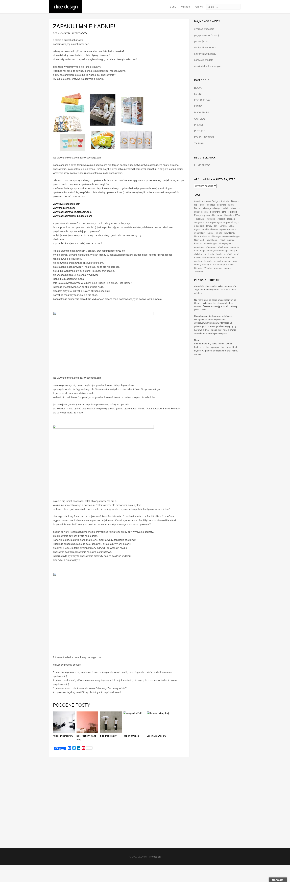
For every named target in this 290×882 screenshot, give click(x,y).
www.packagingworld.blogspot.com (72, 211)
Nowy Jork (199, 239)
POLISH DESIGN (204, 137)
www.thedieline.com (64, 207)
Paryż (222, 239)
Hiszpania (217, 215)
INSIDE (198, 106)
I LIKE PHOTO (202, 165)
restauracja (199, 250)
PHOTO (198, 124)
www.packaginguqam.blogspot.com (72, 215)
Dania (197, 208)
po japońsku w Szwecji (206, 35)
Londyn (223, 225)
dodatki (225, 208)
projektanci (223, 246)
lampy (209, 225)
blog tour (211, 204)
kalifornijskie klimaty (205, 53)
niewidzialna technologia (207, 66)
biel (196, 204)
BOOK (198, 87)
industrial (211, 218)
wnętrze (227, 268)
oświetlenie (212, 239)
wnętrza (218, 268)
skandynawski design (217, 250)
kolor (205, 222)
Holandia (228, 215)
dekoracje (206, 208)
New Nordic (229, 232)
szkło (198, 257)
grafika (207, 215)
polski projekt (224, 243)
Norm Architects (202, 236)
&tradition (198, 201)
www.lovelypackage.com (66, 203)
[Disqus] (119, 805)
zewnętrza (199, 271)
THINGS (199, 143)
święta (219, 253)
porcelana (199, 246)
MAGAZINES (201, 112)
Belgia (234, 201)
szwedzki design (222, 261)
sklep (232, 250)
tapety (236, 261)
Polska (197, 243)
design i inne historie (205, 47)
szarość (228, 253)
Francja (197, 215)
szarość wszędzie (204, 28)
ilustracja (200, 218)
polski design (209, 243)
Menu (214, 229)
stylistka (198, 253)
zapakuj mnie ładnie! (84, 26)
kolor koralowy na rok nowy (87, 737)
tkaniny (197, 264)
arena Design (212, 201)
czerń (231, 204)
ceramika (221, 204)
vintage (221, 264)
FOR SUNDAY (202, 100)
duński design (201, 211)
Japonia (221, 218)
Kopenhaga (215, 222)
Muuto (210, 232)
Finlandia (232, 211)
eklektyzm (215, 211)
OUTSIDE (199, 118)
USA (214, 264)
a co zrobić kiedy (108, 735)
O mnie (173, 6)
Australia (225, 201)
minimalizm (199, 232)
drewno (234, 208)
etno (224, 211)
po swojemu (200, 41)
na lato (219, 232)
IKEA (237, 215)
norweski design (231, 236)
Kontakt (199, 6)
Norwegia (216, 236)
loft (215, 225)
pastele (230, 239)
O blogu (185, 6)
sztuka (219, 257)
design (216, 208)
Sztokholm (208, 257)
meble (206, 229)
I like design (154, 856)
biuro (202, 204)
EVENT (198, 93)
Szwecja (208, 261)
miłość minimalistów (63, 735)
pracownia (210, 246)
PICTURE (199, 131)
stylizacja (209, 253)
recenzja (234, 246)
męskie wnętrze (226, 229)
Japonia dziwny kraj (156, 735)
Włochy (208, 268)
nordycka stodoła (203, 59)
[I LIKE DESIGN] (66, 4)
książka (226, 222)
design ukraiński (131, 735)
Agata (83, 33)
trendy (206, 264)
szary (237, 253)
